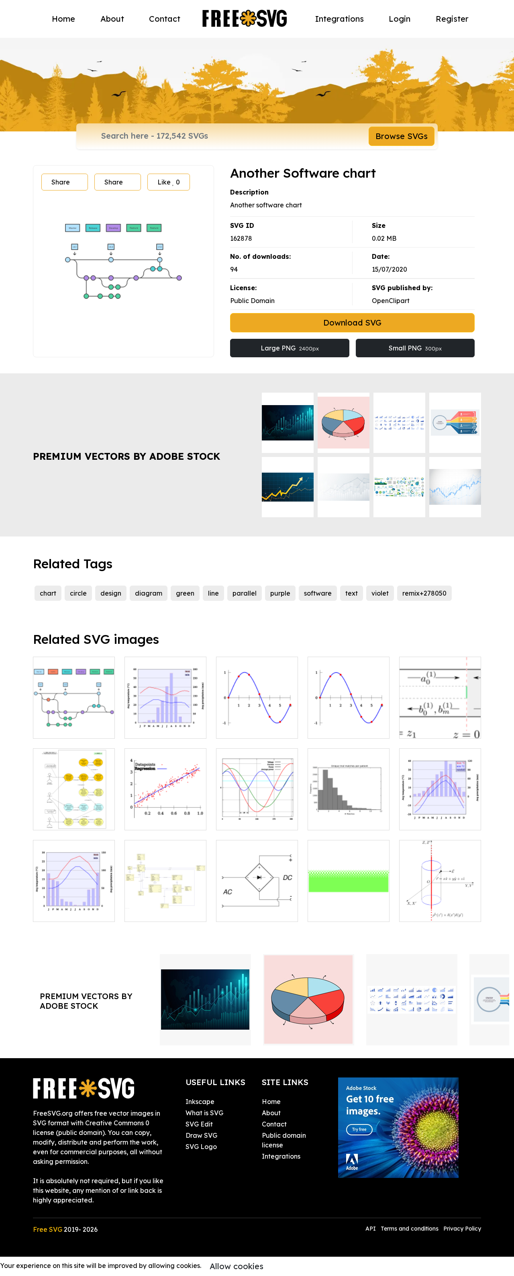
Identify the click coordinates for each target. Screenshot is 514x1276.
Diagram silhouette (346, 819)
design (110, 593)
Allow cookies (236, 1266)
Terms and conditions (410, 1228)
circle (78, 593)
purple (280, 593)
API (371, 1228)
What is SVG (204, 1113)
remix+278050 (424, 593)
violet (380, 593)
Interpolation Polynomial (257, 722)
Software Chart (66, 727)
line (213, 593)
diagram (148, 593)
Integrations (339, 19)
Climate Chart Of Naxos (74, 906)
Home (63, 19)
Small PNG (415, 348)
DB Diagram (152, 911)
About (112, 19)
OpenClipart (391, 301)
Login (399, 19)
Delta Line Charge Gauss (440, 906)
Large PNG (290, 348)
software (318, 593)
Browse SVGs (401, 136)
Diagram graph (432, 727)
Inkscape (200, 1102)
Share (60, 182)
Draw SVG (201, 1135)
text (351, 593)
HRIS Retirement (68, 819)
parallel (245, 593)
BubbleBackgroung (346, 911)
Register (452, 19)
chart (48, 593)
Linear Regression (161, 819)
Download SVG (352, 322)
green (185, 593)
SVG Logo (201, 1147)
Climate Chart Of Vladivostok (440, 814)
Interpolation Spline (347, 727)
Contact (164, 19)
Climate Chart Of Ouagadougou (165, 722)
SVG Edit (199, 1124)
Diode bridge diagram (257, 906)
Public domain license (284, 1140)
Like (168, 182)
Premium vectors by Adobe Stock (126, 456)
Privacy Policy (462, 1228)
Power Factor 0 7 (251, 819)
